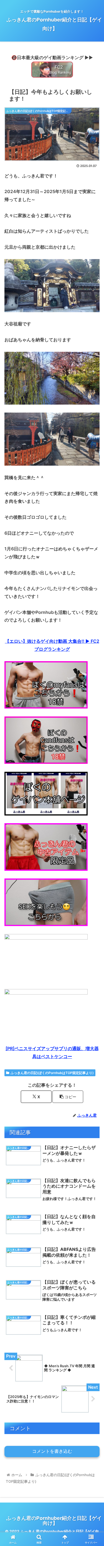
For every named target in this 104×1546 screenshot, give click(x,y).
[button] (67, 1097)
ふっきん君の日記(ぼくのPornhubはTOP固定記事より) (52, 1073)
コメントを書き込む (52, 1451)
